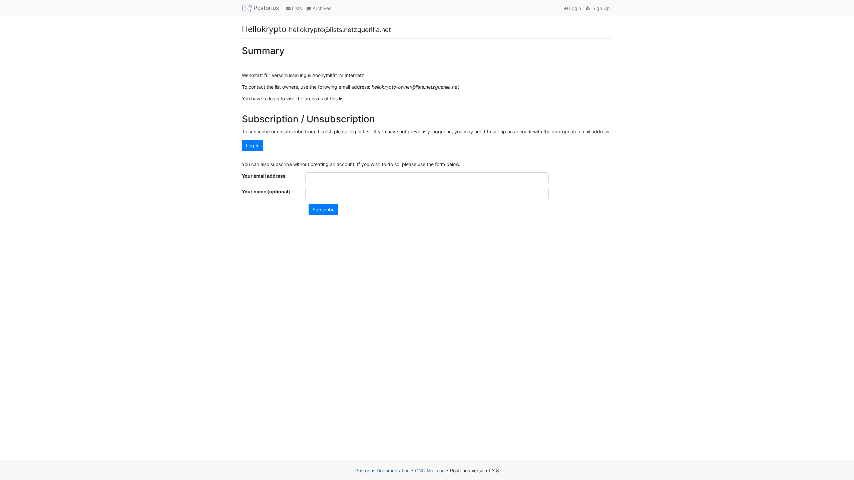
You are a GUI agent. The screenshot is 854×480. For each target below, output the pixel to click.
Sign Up (600, 8)
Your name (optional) (266, 191)
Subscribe (324, 209)
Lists (296, 8)
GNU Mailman (430, 470)
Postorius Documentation (382, 470)
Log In (253, 145)
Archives (321, 8)
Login (574, 8)
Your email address (264, 176)
